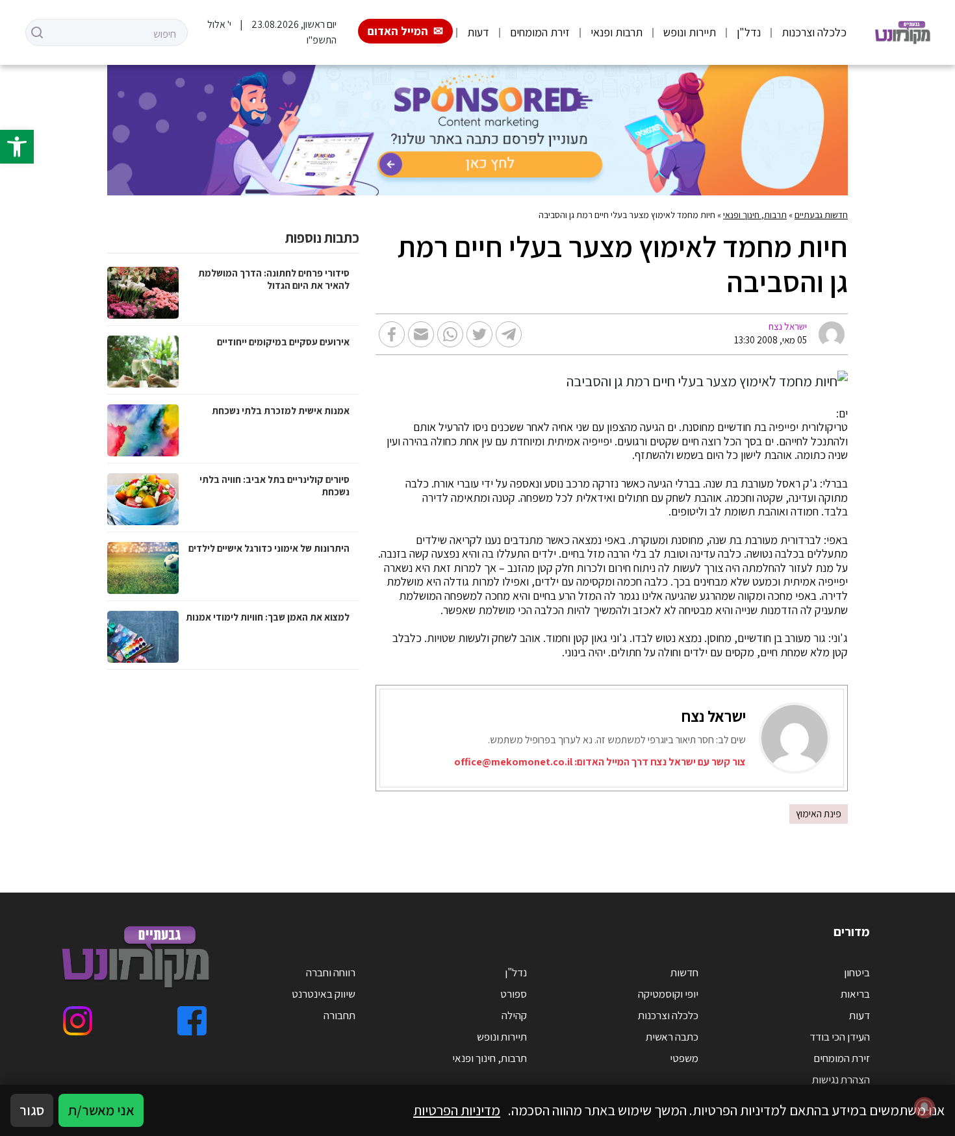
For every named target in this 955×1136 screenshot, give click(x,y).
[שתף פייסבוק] (392, 334)
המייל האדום (398, 30)
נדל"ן (749, 32)
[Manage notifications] (924, 1107)
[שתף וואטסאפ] (450, 334)
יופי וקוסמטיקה (668, 994)
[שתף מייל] (421, 334)
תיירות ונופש (689, 32)
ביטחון (857, 972)
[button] (17, 147)
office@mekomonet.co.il (513, 762)
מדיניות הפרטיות (456, 1110)
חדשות (684, 972)
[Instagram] (78, 1021)
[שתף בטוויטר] (479, 334)
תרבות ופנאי (617, 32)
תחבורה (339, 1015)
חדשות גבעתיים (821, 215)
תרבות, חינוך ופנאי (755, 215)
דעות (478, 32)
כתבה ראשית (672, 1037)
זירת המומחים (540, 32)
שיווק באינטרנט (323, 994)
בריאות (855, 994)
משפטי (684, 1058)
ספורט (513, 994)
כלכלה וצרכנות (814, 32)
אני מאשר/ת (101, 1110)
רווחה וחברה (330, 972)
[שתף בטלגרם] (509, 334)
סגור (31, 1110)
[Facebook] (192, 1021)
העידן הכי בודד (839, 1037)
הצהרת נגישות (841, 1079)
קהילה (514, 1015)
